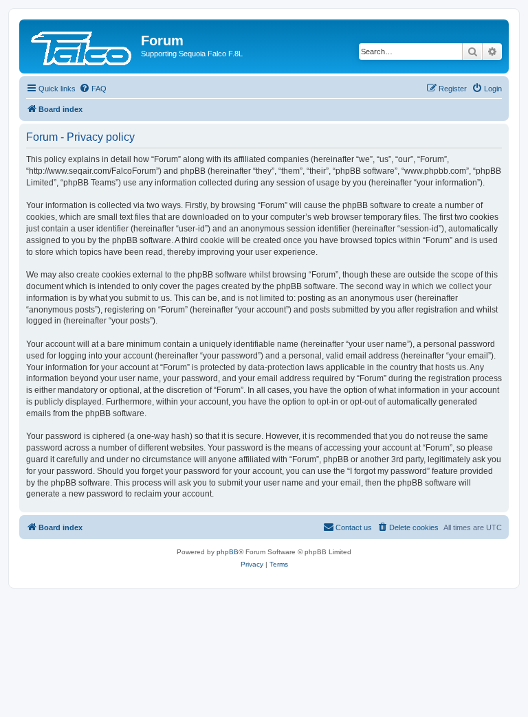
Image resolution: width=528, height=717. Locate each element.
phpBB (228, 552)
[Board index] (82, 45)
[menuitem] (93, 88)
